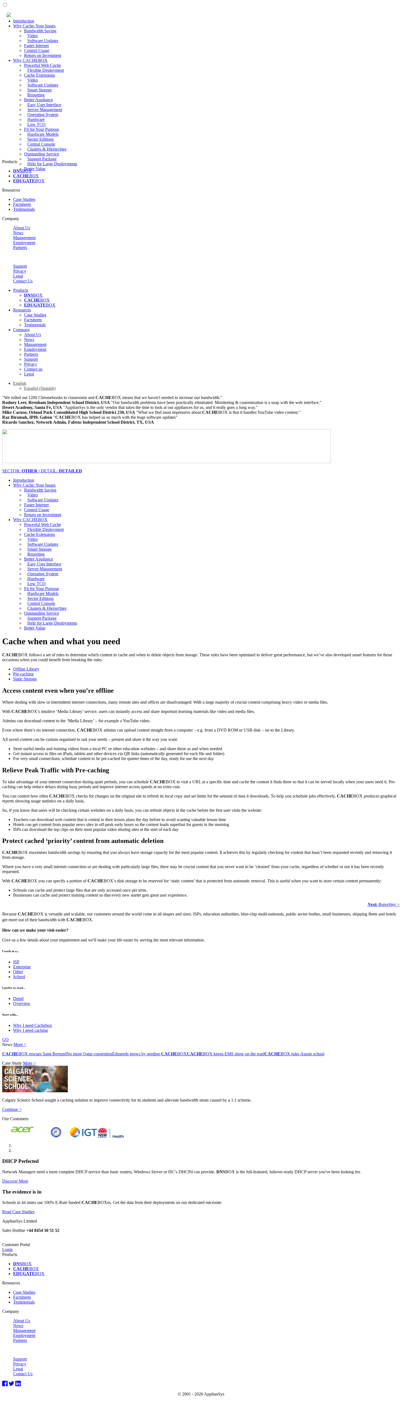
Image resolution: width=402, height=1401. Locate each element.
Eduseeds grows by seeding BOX (149, 1054)
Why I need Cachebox (32, 1025)
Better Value (34, 168)
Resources (22, 310)
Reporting (36, 95)
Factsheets (22, 204)
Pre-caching (23, 674)
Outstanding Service (41, 154)
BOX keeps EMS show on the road (225, 1054)
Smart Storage (39, 90)
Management (24, 237)
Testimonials (24, 209)
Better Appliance (38, 99)
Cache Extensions (39, 75)
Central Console (41, 144)
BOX (22, 171)
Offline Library (26, 669)
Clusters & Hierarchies (46, 149)
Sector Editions (40, 139)
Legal (18, 276)
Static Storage (25, 679)
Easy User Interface (44, 104)
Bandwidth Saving (40, 30)
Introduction (23, 21)
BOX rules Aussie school (294, 1054)
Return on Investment (42, 55)
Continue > (12, 1109)
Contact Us (23, 281)
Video (32, 35)
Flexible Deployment (45, 70)
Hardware (36, 119)
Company (21, 329)
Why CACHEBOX (30, 60)
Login (7, 1249)
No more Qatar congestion (89, 1054)
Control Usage (36, 50)
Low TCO (36, 124)
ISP (16, 962)
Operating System (42, 114)
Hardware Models (43, 134)
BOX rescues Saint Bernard (34, 1054)
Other (18, 971)
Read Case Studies (18, 1211)
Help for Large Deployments (52, 163)
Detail (18, 998)
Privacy (19, 271)
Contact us (33, 369)
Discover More (15, 1181)
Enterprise (22, 966)
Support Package (42, 159)
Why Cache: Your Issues (34, 26)
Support (20, 266)
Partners (20, 247)
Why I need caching (30, 1030)
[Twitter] (11, 1384)
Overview (21, 1003)
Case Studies (24, 199)
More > (19, 1044)
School (19, 976)
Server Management (44, 109)
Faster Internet (36, 45)
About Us (21, 228)
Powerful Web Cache (42, 65)
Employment (24, 242)
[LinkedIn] (18, 1384)
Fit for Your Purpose (41, 129)
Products (20, 290)
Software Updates (42, 40)
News (18, 232)
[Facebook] (5, 1384)
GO (5, 1039)
